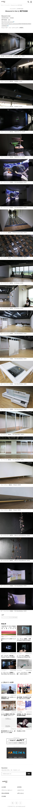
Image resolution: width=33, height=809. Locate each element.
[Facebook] (20, 803)
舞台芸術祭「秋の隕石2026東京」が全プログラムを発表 (24, 698)
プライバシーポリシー (7, 790)
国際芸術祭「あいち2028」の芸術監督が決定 (8, 698)
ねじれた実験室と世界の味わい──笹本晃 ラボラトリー (8, 714)
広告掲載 (4, 796)
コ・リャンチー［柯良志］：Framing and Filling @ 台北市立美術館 (24, 656)
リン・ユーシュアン (5, 617)
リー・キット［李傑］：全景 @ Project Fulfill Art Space (24, 639)
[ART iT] (16, 782)
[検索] (28, 2)
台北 (11, 617)
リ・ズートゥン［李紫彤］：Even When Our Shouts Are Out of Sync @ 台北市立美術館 (8, 673)
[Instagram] (16, 803)
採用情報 (19, 787)
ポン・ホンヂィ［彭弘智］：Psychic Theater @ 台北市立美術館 (8, 656)
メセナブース (20, 790)
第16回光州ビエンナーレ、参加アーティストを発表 (8, 731)
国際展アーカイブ (4, 636)
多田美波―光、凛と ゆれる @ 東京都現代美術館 (24, 714)
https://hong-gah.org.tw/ (7, 21)
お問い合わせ (20, 793)
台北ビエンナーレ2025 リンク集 (8, 639)
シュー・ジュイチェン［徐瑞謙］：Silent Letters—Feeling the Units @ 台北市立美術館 (24, 673)
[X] (12, 803)
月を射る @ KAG (21, 731)
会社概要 (4, 787)
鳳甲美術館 (15, 617)
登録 (29, 773)
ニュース (2, 695)
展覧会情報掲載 (5, 793)
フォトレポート (13, 8)
